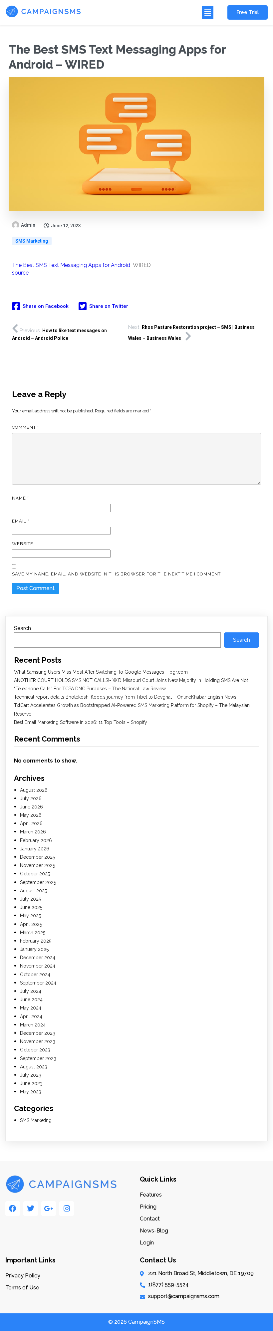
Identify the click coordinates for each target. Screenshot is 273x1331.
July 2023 (30, 1075)
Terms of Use (22, 1287)
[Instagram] (66, 1208)
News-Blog (154, 1230)
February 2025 (35, 941)
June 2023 (31, 1083)
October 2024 (35, 974)
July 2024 (30, 991)
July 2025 (30, 899)
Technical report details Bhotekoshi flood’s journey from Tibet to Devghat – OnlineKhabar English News (125, 697)
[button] (150, 12)
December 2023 (37, 1033)
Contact (150, 1219)
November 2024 (37, 966)
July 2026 (31, 798)
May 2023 (30, 1091)
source (20, 273)
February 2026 (36, 840)
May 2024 (30, 1007)
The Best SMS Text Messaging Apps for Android (71, 265)
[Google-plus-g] (48, 1208)
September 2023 (38, 1058)
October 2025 (35, 873)
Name (20, 498)
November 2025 (37, 865)
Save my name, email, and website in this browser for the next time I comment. (117, 573)
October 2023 (35, 1049)
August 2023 (33, 1066)
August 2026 (34, 790)
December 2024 (37, 957)
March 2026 (33, 831)
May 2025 (30, 915)
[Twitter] (30, 1208)
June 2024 (31, 999)
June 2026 (31, 806)
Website (22, 543)
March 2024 (33, 1024)
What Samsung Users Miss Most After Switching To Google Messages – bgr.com (101, 672)
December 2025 (37, 857)
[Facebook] (12, 1208)
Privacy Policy (22, 1275)
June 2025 (31, 907)
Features (151, 1195)
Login (147, 1242)
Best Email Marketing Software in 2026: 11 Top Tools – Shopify (80, 722)
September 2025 (38, 882)
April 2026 (31, 823)
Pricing (148, 1207)
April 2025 (31, 924)
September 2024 (38, 983)
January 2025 (34, 949)
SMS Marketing (31, 241)
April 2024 (31, 1016)
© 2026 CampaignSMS (136, 1322)
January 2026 (34, 848)
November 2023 (37, 1041)
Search (22, 628)
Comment (25, 427)
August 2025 (33, 890)
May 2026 (31, 815)
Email (20, 521)
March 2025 (32, 932)
